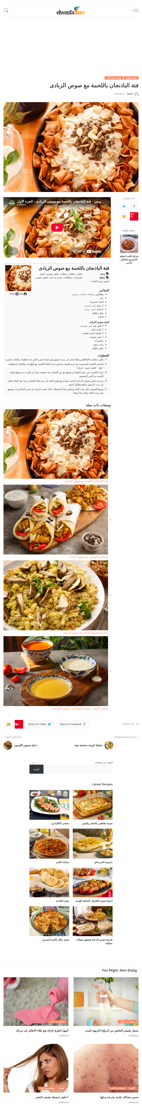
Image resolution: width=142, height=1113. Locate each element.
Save (132, 214)
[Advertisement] (71, 41)
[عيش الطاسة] (49, 882)
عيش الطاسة (62, 900)
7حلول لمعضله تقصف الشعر (52, 1097)
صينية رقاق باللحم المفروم (55, 939)
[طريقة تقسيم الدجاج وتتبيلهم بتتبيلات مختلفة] (93, 921)
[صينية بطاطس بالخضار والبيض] (93, 805)
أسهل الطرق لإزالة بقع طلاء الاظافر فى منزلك (42, 1030)
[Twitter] (124, 206)
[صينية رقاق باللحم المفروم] (49, 921)
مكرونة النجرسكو (104, 862)
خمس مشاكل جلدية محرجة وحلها (119, 1097)
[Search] (7, 10)
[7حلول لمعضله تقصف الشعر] (35, 1068)
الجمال (61, 1088)
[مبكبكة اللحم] (49, 844)
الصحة (131, 1088)
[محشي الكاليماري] (49, 805)
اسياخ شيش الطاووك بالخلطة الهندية (94, 900)
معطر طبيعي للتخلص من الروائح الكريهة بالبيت (112, 1030)
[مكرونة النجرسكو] (93, 844)
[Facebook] (134, 206)
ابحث (36, 769)
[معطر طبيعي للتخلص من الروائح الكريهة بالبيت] (106, 1001)
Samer (130, 94)
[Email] (124, 216)
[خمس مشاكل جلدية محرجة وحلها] (106, 1068)
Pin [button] (21, 293)
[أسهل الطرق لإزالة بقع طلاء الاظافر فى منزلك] (35, 1001)
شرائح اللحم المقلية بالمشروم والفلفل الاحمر (129, 259)
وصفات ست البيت (114, 78)
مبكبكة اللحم (62, 862)
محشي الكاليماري (60, 823)
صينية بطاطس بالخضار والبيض (97, 823)
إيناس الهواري (131, 78)
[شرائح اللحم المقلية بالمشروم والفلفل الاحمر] (129, 244)
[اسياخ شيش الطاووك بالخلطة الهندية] (93, 882)
